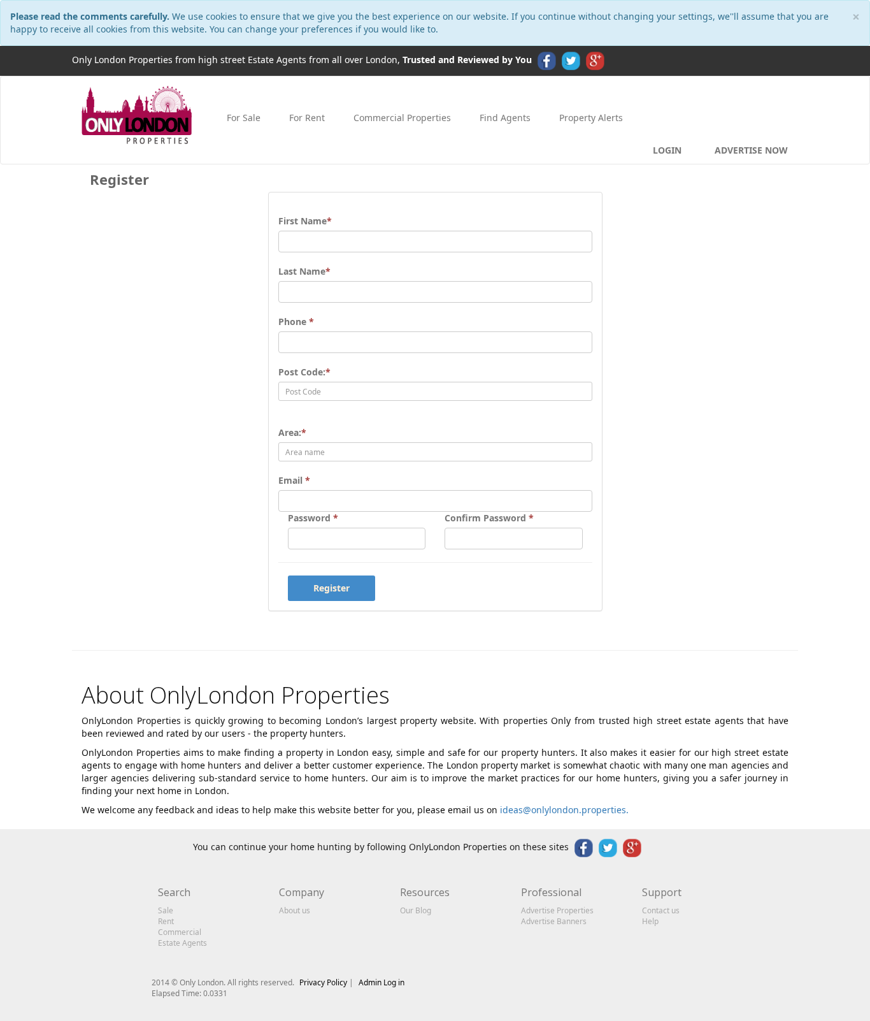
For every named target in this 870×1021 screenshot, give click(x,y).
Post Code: (304, 372)
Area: (292, 432)
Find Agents (504, 118)
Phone (296, 321)
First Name (305, 221)
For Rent (306, 118)
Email (294, 480)
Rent (166, 921)
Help (650, 921)
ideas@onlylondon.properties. (564, 810)
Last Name (304, 271)
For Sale (242, 118)
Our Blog (415, 910)
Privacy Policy (324, 982)
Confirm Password (489, 518)
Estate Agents (182, 943)
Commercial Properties (401, 118)
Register (331, 588)
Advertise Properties (557, 910)
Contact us (661, 910)
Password (313, 518)
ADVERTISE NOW (750, 150)
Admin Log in (381, 982)
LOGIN (665, 150)
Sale (165, 910)
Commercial (179, 932)
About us (294, 910)
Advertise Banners (554, 921)
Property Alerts (590, 118)
